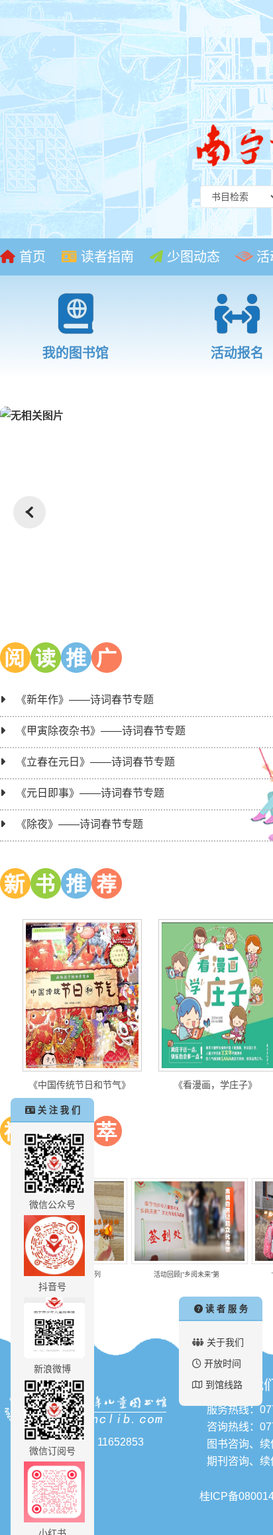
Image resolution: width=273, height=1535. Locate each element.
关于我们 (225, 1342)
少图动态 (191, 257)
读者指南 (105, 257)
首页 (30, 257)
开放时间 (222, 1363)
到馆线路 (224, 1384)
